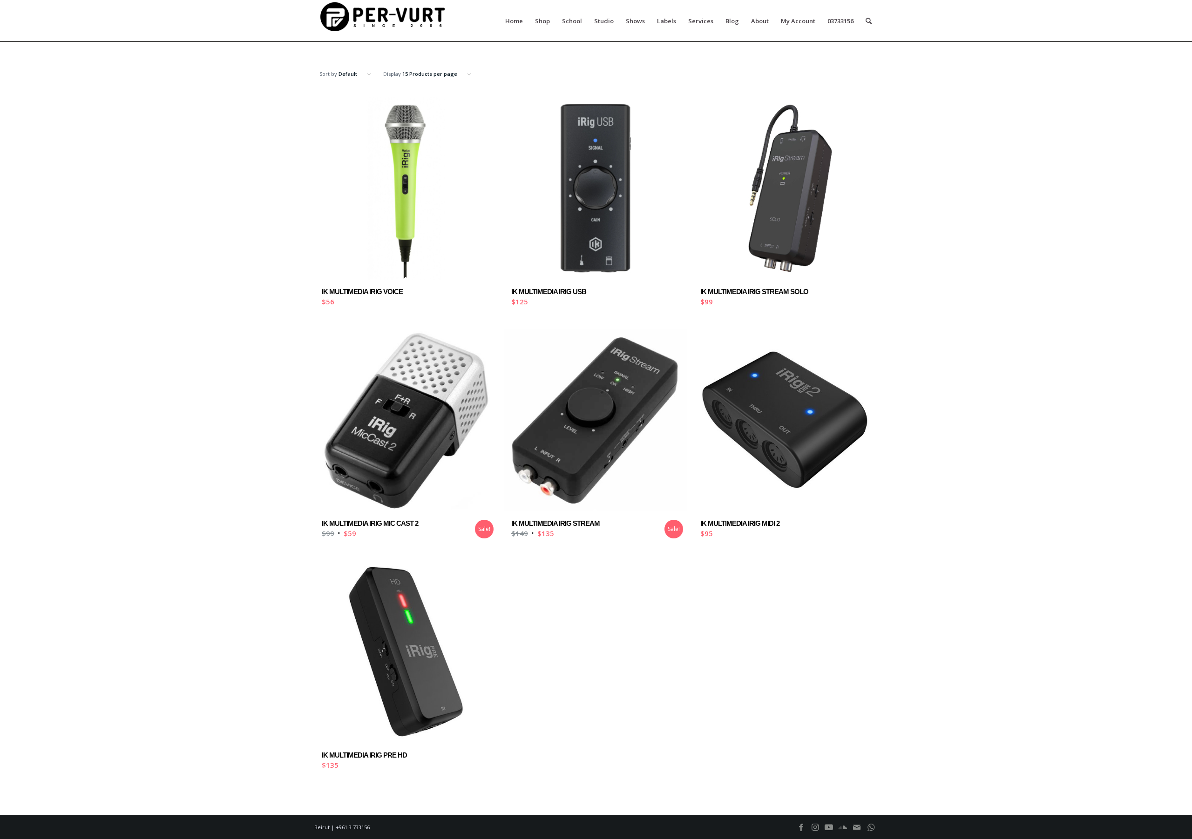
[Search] (869, 20)
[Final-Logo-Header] (384, 20)
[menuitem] (514, 20)
